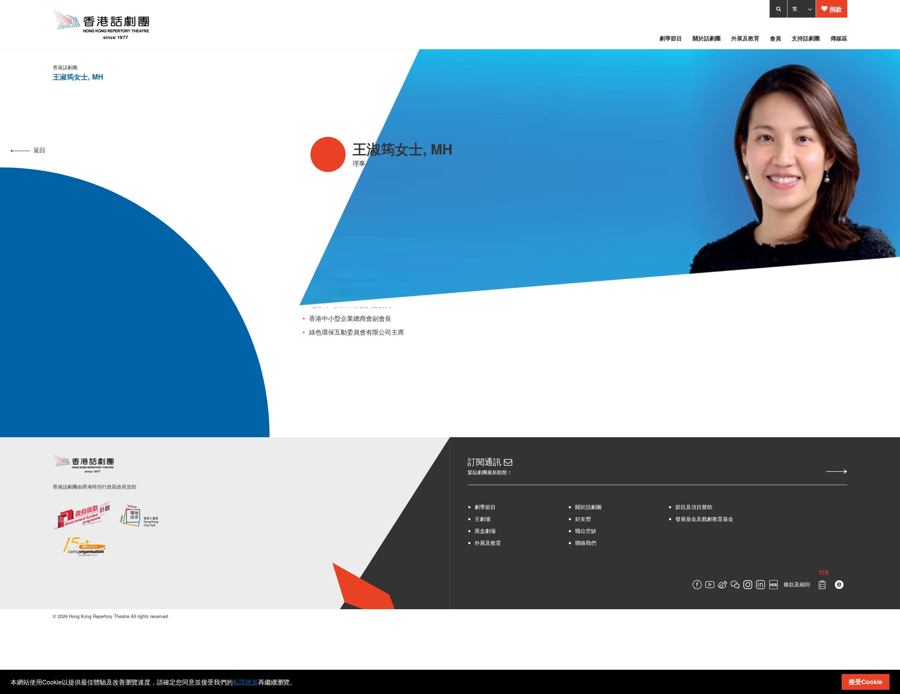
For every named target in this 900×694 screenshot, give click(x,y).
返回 (39, 149)
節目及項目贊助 (716, 506)
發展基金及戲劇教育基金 (727, 518)
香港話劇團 (23, 67)
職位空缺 (596, 530)
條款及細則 (839, 584)
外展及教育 (488, 542)
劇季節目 (485, 506)
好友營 (594, 518)
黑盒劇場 (485, 530)
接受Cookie (865, 681)
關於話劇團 (599, 506)
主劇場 (482, 518)
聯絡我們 (596, 542)
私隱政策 (245, 681)
